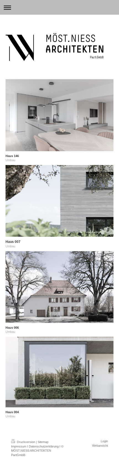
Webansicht (100, 445)
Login (104, 441)
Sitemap (43, 442)
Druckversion (26, 442)
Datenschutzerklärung (44, 446)
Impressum (18, 446)
